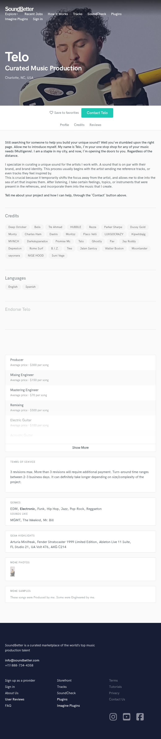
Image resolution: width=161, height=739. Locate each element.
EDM (14, 509)
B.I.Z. (55, 248)
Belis (37, 227)
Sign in (38, 19)
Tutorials (115, 687)
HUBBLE (75, 227)
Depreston (15, 248)
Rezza (92, 227)
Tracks (77, 14)
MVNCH (13, 241)
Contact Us (117, 699)
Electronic (27, 509)
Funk (40, 509)
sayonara (14, 255)
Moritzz (70, 234)
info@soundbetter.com (22, 661)
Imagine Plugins (16, 19)
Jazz (64, 509)
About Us (11, 693)
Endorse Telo (17, 309)
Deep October (17, 227)
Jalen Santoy (88, 248)
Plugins (116, 14)
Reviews (95, 125)
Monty (12, 234)
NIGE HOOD (36, 255)
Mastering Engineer (24, 390)
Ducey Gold (137, 227)
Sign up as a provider (20, 681)
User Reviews (14, 699)
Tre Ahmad (55, 227)
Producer (16, 360)
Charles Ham (33, 234)
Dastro (53, 234)
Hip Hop (53, 509)
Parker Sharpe (113, 227)
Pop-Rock (77, 509)
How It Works (58, 14)
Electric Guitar (20, 420)
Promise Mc (63, 241)
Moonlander (139, 248)
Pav (112, 241)
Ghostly (97, 241)
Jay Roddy (129, 241)
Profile (64, 125)
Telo (81, 241)
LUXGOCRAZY (114, 234)
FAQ (8, 706)
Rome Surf (36, 248)
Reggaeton (94, 509)
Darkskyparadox (37, 241)
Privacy (114, 693)
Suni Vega (58, 255)
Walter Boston (114, 248)
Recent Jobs (34, 14)
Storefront (64, 681)
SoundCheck (96, 14)
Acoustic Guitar (21, 435)
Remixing (16, 405)
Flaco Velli (90, 234)
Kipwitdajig (138, 234)
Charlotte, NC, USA (19, 78)
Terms (113, 681)
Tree (69, 248)
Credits (79, 125)
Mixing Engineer (22, 375)
